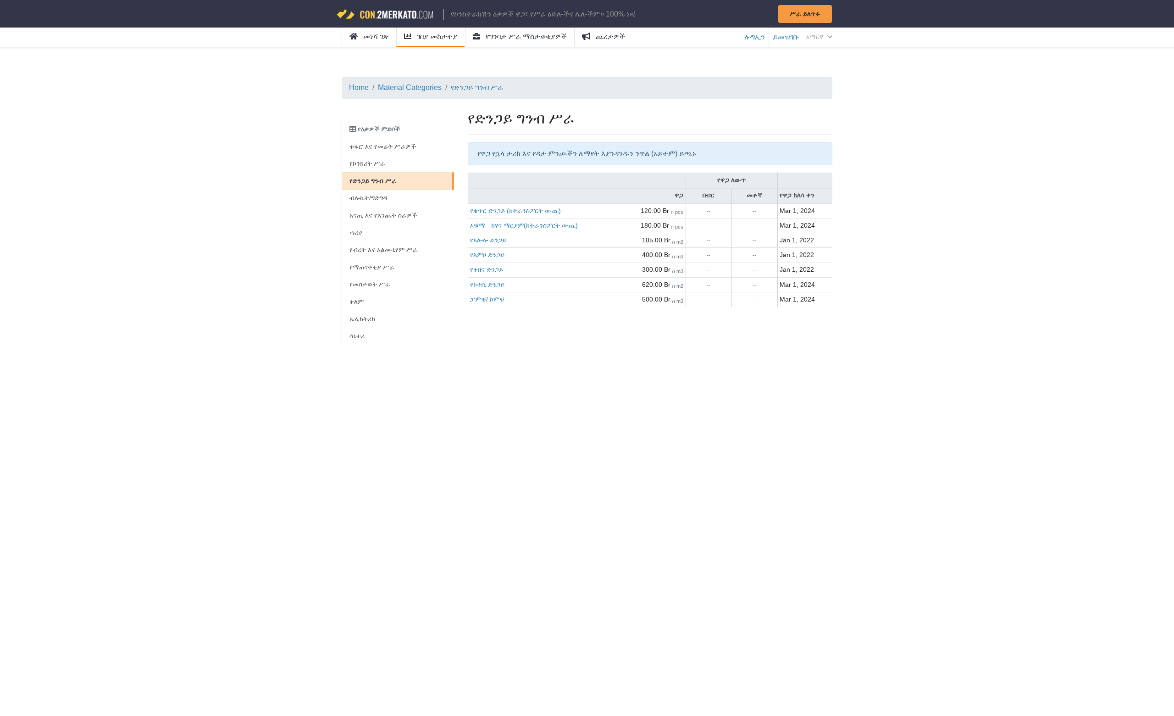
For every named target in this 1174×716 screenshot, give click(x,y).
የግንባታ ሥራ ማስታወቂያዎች (525, 36)
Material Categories (410, 87)
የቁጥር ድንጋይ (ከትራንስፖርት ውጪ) (515, 210)
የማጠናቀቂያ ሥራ (371, 267)
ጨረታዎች (609, 36)
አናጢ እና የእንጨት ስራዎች (383, 215)
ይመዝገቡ (786, 37)
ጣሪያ (355, 232)
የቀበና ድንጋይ (486, 269)
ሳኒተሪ (357, 336)
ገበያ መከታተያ (436, 36)
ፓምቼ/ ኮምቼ (487, 299)
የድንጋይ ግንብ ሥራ (477, 87)
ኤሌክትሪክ (362, 319)
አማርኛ (815, 37)
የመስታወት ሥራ (369, 284)
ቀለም (356, 301)
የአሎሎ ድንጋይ (488, 240)
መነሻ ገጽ (374, 36)
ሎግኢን (754, 37)
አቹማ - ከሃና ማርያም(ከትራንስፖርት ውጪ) (524, 225)
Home (359, 87)
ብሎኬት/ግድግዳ (368, 197)
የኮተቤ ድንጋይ (487, 284)
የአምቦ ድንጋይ (487, 254)
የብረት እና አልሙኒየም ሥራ (383, 249)
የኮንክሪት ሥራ (367, 163)
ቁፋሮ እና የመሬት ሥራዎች (382, 146)
